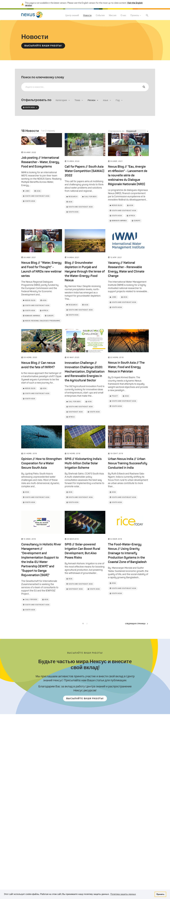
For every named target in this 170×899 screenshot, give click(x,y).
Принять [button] (160, 894)
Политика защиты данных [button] (123, 894)
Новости (87, 15)
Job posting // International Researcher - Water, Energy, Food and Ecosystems (40, 162)
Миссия (112, 15)
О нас (123, 15)
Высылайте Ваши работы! (43, 45)
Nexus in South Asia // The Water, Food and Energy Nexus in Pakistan (126, 367)
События (100, 15)
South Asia (30, 107)
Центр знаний (72, 15)
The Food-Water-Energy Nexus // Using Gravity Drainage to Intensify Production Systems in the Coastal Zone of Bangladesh (127, 553)
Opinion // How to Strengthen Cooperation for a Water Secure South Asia (41, 463)
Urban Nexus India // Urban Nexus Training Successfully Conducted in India (127, 463)
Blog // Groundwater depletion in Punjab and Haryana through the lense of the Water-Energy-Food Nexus (85, 271)
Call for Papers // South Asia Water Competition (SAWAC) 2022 (84, 171)
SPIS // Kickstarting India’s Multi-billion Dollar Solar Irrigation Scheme (83, 463)
